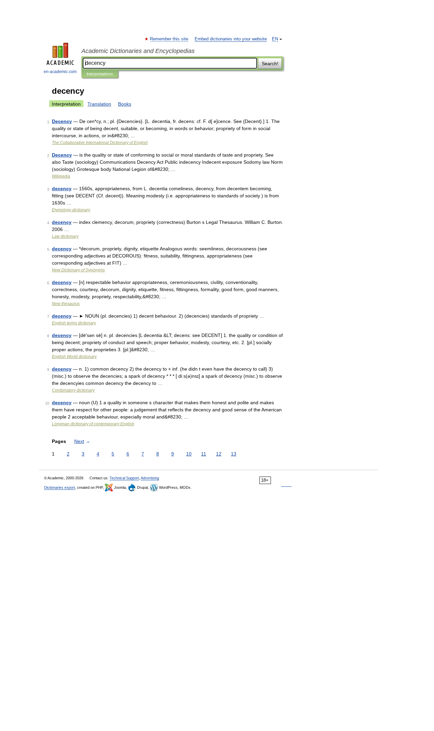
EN (275, 39)
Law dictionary (65, 236)
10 (189, 454)
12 (218, 454)
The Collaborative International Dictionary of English (100, 142)
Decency (62, 121)
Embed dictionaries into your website (231, 39)
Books (124, 104)
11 (203, 454)
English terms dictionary (74, 323)
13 (233, 454)
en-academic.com (60, 71)
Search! (270, 63)
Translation (99, 104)
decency (62, 188)
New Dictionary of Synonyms (78, 270)
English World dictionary (74, 356)
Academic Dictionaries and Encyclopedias (138, 51)
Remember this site (169, 39)
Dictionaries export (59, 487)
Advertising (150, 478)
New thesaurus (66, 303)
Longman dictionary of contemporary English (93, 424)
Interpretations (99, 74)
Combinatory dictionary (73, 390)
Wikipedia (61, 176)
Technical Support (124, 478)
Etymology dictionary (71, 210)
